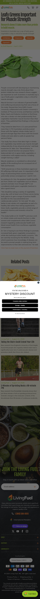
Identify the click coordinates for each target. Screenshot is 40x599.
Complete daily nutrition (20, 301)
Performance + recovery (20, 309)
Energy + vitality (20, 305)
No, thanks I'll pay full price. (20, 313)
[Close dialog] (38, 282)
